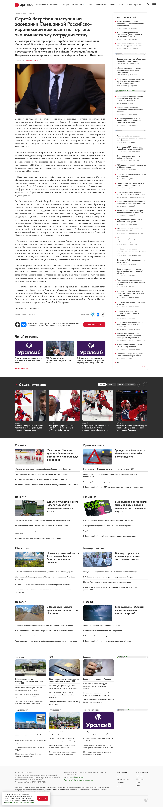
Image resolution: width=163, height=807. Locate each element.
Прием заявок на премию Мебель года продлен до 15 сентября (130, 184)
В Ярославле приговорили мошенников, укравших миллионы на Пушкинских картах (130, 35)
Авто (131, 358)
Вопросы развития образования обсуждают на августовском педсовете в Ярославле (130, 98)
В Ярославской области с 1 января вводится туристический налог (63, 733)
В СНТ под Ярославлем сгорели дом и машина (131, 303)
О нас (119, 776)
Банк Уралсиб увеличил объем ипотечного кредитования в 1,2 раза (131, 193)
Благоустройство (94, 548)
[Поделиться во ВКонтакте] (98, 314)
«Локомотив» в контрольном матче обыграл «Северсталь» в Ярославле (131, 202)
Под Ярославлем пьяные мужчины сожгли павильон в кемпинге (108, 531)
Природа (132, 318)
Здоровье (87, 657)
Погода (129, 4)
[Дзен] (17, 324)
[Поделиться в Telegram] (92, 314)
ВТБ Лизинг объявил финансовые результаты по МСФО (130, 230)
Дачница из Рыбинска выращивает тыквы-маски (131, 261)
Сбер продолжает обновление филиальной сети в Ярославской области (130, 271)
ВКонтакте (140, 779)
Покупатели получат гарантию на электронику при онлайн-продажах (42, 520)
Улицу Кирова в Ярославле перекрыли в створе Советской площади (110, 572)
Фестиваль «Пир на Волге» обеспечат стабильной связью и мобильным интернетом (129, 240)
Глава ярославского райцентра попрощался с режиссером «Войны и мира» (131, 282)
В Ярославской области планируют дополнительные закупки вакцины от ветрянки (95, 686)
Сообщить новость (94, 325)
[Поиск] (147, 4)
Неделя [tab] (111, 384)
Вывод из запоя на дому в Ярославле (97, 679)
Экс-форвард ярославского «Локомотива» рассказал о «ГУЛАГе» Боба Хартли (61, 427)
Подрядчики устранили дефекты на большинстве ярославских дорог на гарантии (47, 641)
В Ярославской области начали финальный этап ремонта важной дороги (44, 625)
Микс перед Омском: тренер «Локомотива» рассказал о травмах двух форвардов (131, 138)
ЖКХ (51, 657)
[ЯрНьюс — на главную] (24, 4)
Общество (133, 28)
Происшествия (101, 4)
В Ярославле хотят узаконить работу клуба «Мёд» (128, 157)
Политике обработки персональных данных (20, 802)
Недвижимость (135, 255)
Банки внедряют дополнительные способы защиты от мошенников (41, 526)
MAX (138, 786)
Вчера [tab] (120, 384)
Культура (132, 287)
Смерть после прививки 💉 (74, 4)
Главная (17, 13)
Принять (42, 798)
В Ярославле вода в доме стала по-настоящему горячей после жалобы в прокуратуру (61, 695)
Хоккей (90, 4)
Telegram (139, 776)
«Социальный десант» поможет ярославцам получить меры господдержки (129, 70)
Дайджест (119, 423)
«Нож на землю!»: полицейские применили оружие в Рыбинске (129, 45)
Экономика (133, 125)
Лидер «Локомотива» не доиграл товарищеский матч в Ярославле (130, 211)
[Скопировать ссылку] (103, 314)
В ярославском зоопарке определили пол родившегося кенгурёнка (128, 313)
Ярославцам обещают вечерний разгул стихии (101, 625)
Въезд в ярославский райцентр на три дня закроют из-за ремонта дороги (44, 631)
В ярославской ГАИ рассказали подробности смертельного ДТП (130, 148)
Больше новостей (136, 367)
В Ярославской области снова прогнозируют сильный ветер (107, 641)
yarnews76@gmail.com (76, 777)
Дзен (138, 782)
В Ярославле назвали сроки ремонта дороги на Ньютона (62, 610)
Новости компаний (29, 13)
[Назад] (139, 384)
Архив (119, 786)
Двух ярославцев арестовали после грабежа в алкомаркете (131, 221)
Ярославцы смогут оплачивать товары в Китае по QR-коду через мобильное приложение (62, 754)
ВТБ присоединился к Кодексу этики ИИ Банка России (131, 166)
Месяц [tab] (102, 384)
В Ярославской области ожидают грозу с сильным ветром (106, 636)
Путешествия (55, 710)
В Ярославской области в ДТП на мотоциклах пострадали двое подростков (130, 324)
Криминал (133, 39)
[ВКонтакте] (24, 324)
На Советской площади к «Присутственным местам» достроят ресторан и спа (131, 251)
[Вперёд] (145, 384)
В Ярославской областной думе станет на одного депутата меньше (109, 536)
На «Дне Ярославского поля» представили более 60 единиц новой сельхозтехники (129, 121)
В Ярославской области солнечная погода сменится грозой (129, 610)
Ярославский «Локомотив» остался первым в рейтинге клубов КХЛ (41, 479)
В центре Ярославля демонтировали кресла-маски (131, 175)
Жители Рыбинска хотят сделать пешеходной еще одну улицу (107, 582)
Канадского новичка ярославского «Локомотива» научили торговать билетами (46, 485)
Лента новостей (125, 17)
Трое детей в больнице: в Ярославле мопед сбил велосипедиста (131, 60)
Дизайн (132, 179)
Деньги (120, 4)
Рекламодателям (123, 779)
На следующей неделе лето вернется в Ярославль (103, 631)
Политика (19, 657)
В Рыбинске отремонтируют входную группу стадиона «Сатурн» (108, 577)
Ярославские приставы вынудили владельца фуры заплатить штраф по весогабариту (130, 293)
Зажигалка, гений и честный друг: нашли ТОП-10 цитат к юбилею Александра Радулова (131, 427)
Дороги (112, 4)
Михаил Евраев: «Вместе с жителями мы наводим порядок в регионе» (130, 109)
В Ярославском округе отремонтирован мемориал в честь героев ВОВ (29, 681)
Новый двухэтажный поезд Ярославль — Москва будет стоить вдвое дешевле (130, 23)
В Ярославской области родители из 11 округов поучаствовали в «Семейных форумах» (130, 81)
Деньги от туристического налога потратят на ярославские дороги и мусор (62, 506)
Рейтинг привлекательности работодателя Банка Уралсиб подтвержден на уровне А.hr (129, 335)
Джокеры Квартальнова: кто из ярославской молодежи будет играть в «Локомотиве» (29, 427)
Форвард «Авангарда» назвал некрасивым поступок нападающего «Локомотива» (96, 427)
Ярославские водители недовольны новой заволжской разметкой (131, 355)
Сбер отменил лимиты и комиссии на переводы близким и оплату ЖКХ (64, 680)
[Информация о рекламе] (144, 54)
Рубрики (137, 5)
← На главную (21, 368)
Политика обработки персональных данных (78, 780)
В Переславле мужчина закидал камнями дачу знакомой (129, 346)
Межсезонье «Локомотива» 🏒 (48, 4)
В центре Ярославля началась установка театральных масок (127, 556)
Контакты (120, 782)
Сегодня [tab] (130, 384)
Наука (132, 103)
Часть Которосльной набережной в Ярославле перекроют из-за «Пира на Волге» (47, 636)
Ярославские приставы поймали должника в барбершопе (38, 538)
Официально (134, 161)
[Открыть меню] (154, 4)
